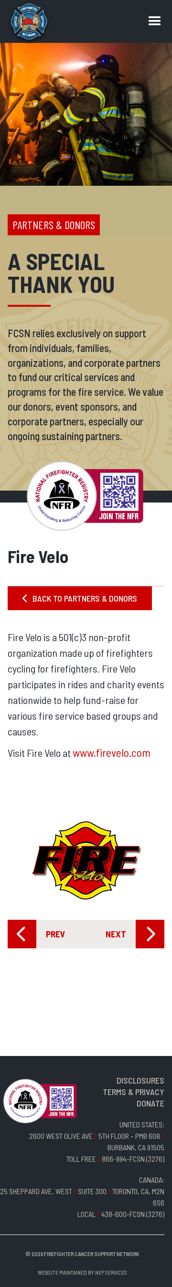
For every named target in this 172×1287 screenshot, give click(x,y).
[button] (154, 21)
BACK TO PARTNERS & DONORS (79, 598)
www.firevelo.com (111, 752)
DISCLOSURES (140, 1080)
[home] (29, 23)
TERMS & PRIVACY (133, 1091)
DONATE (150, 1103)
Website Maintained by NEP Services (82, 1272)
